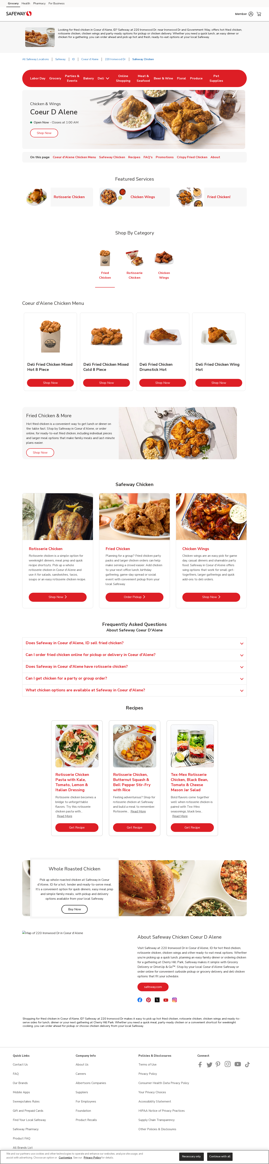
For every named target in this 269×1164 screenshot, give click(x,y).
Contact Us (20, 1065)
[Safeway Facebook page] (201, 1066)
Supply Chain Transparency (156, 1120)
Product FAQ (21, 1138)
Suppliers (82, 1092)
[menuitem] (37, 78)
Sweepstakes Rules (26, 1101)
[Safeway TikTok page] (247, 1066)
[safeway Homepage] (19, 14)
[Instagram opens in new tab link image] (228, 1066)
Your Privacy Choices (152, 1092)
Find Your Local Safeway (29, 1120)
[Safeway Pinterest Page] (219, 1066)
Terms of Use (147, 1065)
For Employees (86, 1101)
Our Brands (20, 1083)
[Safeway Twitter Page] (209, 1066)
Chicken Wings (144, 196)
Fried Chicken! (220, 196)
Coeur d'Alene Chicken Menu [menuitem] (74, 157)
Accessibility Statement (154, 1101)
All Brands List (23, 1148)
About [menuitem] (215, 157)
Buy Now (78, 909)
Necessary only (191, 1156)
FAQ (16, 1074)
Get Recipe (83, 827)
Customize (65, 1157)
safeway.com (156, 987)
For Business (57, 3)
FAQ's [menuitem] (148, 157)
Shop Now (44, 133)
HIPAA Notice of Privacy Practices (161, 1111)
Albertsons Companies (91, 1083)
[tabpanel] (50, 352)
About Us (82, 1065)
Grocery (13, 3)
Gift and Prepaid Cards (28, 1111)
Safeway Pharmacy (26, 1129)
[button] (244, 14)
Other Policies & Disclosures (157, 1129)
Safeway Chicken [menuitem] (112, 157)
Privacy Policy (147, 1074)
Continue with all (219, 1156)
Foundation (83, 1111)
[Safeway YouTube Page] (237, 1066)
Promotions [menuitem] (165, 157)
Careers (81, 1074)
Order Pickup (143, 597)
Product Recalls (86, 1120)
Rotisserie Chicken (71, 196)
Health (26, 3)
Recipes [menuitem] (134, 157)
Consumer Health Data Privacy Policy (163, 1083)
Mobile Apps (21, 1092)
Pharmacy (39, 3)
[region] (134, 1157)
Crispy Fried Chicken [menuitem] (192, 157)
